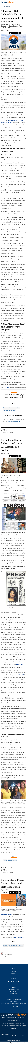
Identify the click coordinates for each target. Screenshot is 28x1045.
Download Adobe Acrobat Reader (14, 1040)
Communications (12, 860)
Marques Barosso (6, 914)
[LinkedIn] (16, 33)
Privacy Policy (13, 993)
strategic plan (12, 120)
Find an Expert (13, 991)
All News (14, 971)
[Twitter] (13, 33)
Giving (18, 407)
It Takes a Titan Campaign (9, 410)
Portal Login (10, 1043)
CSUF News (5, 6)
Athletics (5, 945)
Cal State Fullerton (7, 2)
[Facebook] (10, 33)
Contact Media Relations (13, 989)
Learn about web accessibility (18, 1035)
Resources (18, 1043)
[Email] (20, 33)
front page (19, 664)
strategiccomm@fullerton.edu (13, 1020)
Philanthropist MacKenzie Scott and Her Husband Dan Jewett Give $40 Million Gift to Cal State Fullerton (15, 396)
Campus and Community (9, 407)
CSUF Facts (13, 987)
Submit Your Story (13, 1006)
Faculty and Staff (13, 945)
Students (21, 945)
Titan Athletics (19, 937)
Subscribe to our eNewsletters (14, 999)
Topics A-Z (13, 973)
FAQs (7, 387)
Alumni (5, 860)
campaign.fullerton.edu (14, 421)
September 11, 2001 (17, 675)
